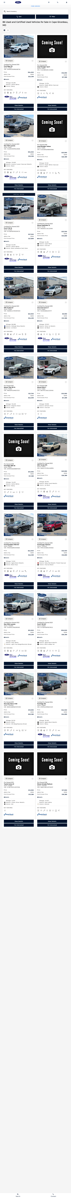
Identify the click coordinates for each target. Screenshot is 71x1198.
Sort (20, 16)
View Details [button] (19, 105)
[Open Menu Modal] (4, 2)
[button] (19, 105)
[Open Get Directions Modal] (48, 2)
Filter (53, 16)
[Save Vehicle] (32, 61)
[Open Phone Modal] (57, 2)
